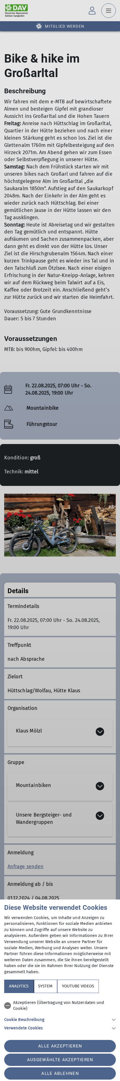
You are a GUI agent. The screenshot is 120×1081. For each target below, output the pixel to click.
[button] (60, 1019)
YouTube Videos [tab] (78, 986)
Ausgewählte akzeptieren (60, 1059)
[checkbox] (60, 1006)
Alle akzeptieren (60, 1046)
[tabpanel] (60, 1014)
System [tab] (45, 986)
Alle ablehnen (60, 1073)
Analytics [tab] (18, 986)
